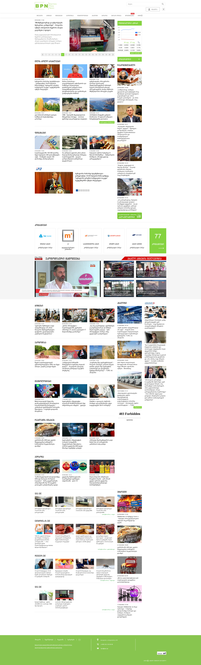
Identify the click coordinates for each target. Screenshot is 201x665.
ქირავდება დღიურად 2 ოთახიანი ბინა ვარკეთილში (42, 510)
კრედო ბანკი (114, 244)
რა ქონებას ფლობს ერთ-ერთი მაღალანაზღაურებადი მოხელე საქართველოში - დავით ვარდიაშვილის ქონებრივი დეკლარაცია (74, 157)
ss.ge (113, 514)
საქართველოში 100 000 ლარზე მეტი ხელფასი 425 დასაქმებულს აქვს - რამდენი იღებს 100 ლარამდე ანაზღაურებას (47, 156)
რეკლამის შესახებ (44, 420)
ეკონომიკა (40, 342)
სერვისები (71, 639)
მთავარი (38, 639)
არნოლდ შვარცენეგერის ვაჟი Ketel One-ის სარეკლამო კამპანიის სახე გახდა (101, 442)
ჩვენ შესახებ (49, 639)
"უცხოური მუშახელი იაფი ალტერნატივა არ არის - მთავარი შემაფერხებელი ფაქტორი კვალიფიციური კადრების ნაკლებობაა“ (44, 330)
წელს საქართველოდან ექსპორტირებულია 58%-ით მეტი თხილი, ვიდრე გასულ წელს (47, 364)
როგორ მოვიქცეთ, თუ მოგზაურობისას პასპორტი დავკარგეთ (85, 572)
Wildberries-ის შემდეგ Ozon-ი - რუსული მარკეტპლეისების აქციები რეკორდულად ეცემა (128, 519)
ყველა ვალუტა (135, 53)
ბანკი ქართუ (137, 244)
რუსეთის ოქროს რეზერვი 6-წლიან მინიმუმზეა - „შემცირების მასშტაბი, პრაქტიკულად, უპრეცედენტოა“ (102, 156)
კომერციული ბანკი (45, 247)
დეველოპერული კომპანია (68, 248)
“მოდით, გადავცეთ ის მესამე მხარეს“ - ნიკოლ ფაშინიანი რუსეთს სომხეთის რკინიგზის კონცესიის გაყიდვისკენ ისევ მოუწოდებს (126, 170)
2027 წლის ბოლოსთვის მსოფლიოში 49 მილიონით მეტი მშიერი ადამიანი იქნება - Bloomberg (127, 365)
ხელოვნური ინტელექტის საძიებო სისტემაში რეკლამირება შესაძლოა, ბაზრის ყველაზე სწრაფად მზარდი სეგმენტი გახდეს (72, 444)
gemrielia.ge (111, 549)
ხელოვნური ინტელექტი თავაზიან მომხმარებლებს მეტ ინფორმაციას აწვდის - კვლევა (74, 403)
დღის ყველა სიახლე (106, 122)
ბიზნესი (39, 305)
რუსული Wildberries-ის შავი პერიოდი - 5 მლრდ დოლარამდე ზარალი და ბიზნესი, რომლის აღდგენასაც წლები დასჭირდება (127, 612)
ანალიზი (122, 303)
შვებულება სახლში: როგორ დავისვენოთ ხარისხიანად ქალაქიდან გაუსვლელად (63, 573)
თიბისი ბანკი (45, 244)
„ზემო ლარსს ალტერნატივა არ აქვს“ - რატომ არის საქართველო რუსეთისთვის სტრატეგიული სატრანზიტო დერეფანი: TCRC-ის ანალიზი (127, 332)
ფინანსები (40, 132)
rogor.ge (112, 580)
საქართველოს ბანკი (91, 244)
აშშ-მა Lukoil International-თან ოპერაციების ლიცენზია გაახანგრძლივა (127, 580)
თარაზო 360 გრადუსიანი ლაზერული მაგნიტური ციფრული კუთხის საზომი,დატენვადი (63, 604)
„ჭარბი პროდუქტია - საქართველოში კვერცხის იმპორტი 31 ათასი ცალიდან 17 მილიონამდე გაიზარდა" (74, 329)
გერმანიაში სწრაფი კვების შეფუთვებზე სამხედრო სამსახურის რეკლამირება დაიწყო (45, 443)
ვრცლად (137, 407)
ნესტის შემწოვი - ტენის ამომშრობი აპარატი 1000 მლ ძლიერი (43, 604)
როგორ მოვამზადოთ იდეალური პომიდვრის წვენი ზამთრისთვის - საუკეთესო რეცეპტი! (63, 538)
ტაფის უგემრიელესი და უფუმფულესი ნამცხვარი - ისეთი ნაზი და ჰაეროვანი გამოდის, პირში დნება (84, 538)
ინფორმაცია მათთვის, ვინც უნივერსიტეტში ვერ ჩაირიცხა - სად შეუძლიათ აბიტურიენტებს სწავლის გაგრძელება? (155, 324)
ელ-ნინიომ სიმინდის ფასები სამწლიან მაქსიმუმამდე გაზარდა (46, 117)
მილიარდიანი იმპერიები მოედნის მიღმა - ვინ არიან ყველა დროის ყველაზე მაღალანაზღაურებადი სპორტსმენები (100, 481)
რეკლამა (60, 639)
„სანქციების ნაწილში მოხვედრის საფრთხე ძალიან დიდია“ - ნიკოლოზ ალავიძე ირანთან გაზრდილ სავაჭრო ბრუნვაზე (73, 366)
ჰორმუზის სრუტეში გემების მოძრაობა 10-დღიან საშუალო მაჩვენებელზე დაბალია (101, 117)
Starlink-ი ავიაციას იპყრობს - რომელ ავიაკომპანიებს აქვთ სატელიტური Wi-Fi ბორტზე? (101, 403)
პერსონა (39, 456)
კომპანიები (41, 225)
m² (68, 244)
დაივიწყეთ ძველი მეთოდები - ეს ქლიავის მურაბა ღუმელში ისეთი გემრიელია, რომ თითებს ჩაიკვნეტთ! (104, 539)
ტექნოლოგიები (43, 381)
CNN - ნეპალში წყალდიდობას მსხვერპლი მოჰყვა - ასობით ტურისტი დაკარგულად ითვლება (74, 117)
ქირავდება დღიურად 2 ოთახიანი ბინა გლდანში (84, 509)
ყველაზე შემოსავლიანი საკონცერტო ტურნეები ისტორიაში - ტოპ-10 (71, 479)
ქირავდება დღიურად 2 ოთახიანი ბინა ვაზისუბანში (104, 510)
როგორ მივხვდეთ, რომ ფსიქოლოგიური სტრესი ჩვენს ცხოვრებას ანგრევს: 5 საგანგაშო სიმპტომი (44, 573)
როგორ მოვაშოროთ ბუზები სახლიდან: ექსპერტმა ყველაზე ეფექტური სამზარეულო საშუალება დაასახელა (104, 574)
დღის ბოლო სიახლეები (47, 61)
